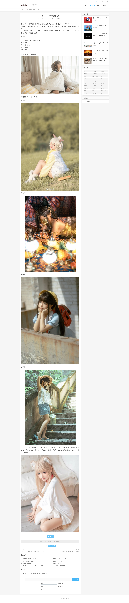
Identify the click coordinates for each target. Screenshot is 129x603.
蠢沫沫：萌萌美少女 (50, 16)
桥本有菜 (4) (103, 90)
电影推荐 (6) (86, 81)
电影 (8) (85, 73)
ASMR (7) (103, 73)
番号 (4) (85, 90)
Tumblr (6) (94, 81)
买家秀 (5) (86, 85)
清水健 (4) (103, 93)
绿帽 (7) (85, 76)
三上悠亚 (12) (95, 71)
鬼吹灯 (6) (103, 81)
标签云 (107, 1)
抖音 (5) (102, 88)
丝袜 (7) (94, 78)
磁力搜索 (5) (94, 85)
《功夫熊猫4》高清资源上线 (59, 566)
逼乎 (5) (102, 83)
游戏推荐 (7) (94, 73)
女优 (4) (94, 90)
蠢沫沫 (53, 545)
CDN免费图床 (87, 101)
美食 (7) (102, 76)
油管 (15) (86, 71)
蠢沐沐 (49, 545)
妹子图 (34, 9)
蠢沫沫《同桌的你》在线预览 (29, 558)
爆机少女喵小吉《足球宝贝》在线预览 (70, 551)
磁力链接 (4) (86, 93)
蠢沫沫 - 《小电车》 (57, 561)
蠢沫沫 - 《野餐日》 (27, 563)
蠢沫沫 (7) (103, 78)
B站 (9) (102, 71)
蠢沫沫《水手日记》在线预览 (60, 558)
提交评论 (75, 579)
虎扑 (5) (102, 85)
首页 (86, 5)
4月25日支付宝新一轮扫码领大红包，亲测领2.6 (33, 566)
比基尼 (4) (94, 93)
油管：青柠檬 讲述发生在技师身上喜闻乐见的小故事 (33, 551)
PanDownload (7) (95, 76)
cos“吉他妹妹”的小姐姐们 (28, 561)
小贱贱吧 (24, 5)
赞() (51, 536)
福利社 (99, 5)
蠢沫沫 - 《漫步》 (57, 563)
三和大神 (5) (94, 88)
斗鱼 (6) (85, 83)
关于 (104, 5)
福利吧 (92, 5)
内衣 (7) (85, 78)
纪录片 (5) (86, 88)
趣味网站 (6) (94, 83)
